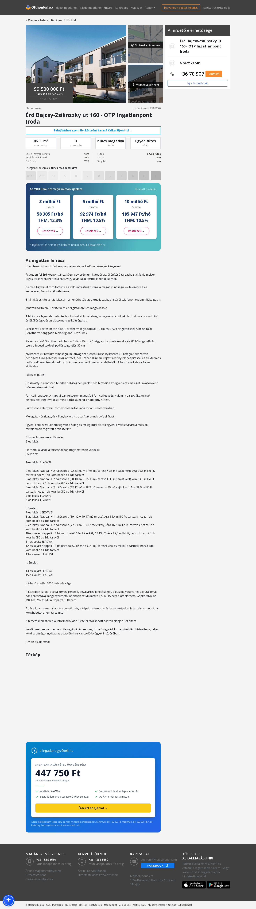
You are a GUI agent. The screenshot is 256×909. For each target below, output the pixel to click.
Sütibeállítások (185, 904)
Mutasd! (213, 74)
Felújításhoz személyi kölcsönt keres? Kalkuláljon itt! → (93, 130)
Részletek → (50, 231)
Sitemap (172, 904)
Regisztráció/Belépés (216, 8)
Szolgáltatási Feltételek (76, 904)
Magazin (136, 8)
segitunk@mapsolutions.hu (159, 860)
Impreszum (57, 904)
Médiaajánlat (110, 904)
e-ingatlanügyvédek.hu (56, 751)
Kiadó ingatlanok (91, 8)
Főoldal (71, 20)
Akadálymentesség (157, 904)
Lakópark (121, 8)
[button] (8, 900)
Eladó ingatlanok (66, 8)
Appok (149, 8)
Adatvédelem (95, 904)
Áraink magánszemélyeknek (44, 871)
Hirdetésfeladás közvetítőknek (98, 875)
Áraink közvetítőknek (92, 871)
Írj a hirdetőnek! (197, 83)
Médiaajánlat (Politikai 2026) (132, 904)
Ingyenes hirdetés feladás (181, 8)
